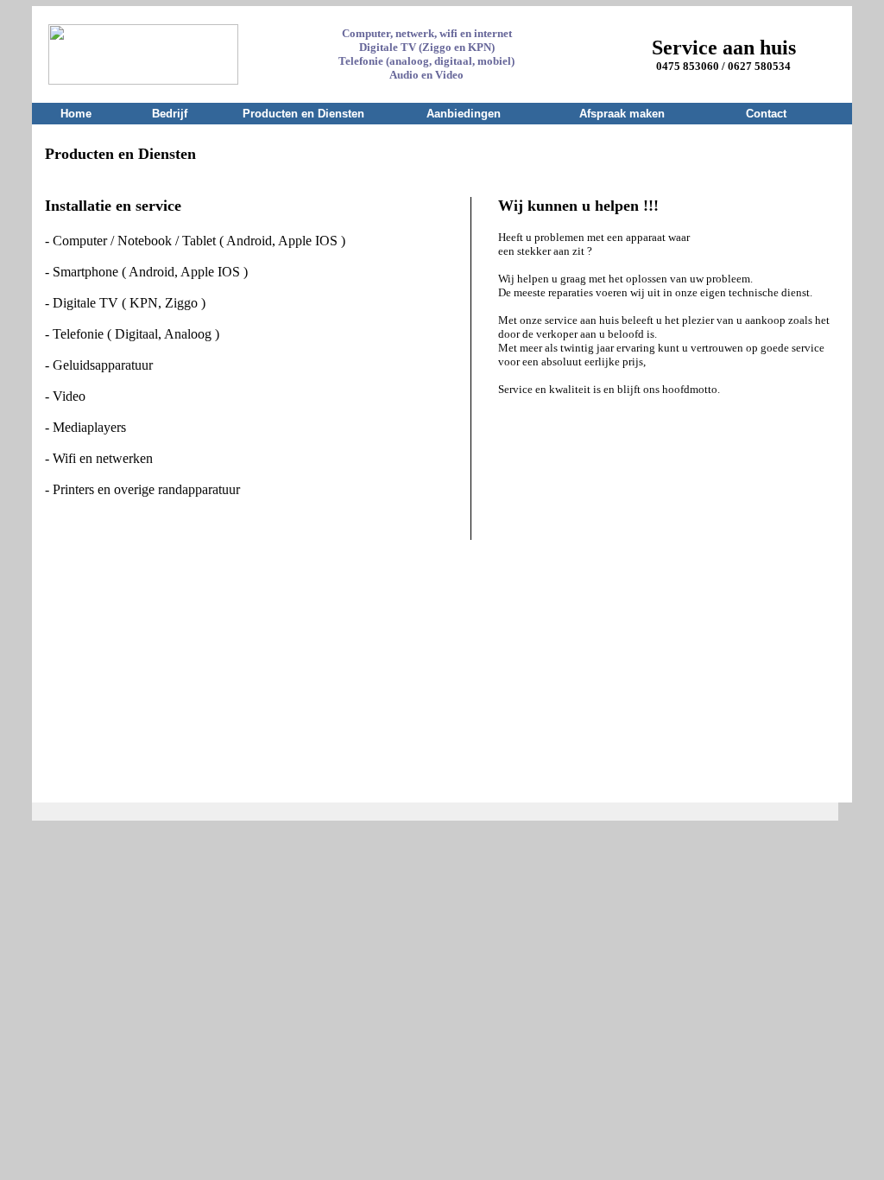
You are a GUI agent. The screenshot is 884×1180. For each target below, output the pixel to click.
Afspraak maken (622, 113)
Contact (766, 113)
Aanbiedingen (463, 113)
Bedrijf (169, 113)
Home (76, 113)
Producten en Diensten (303, 113)
